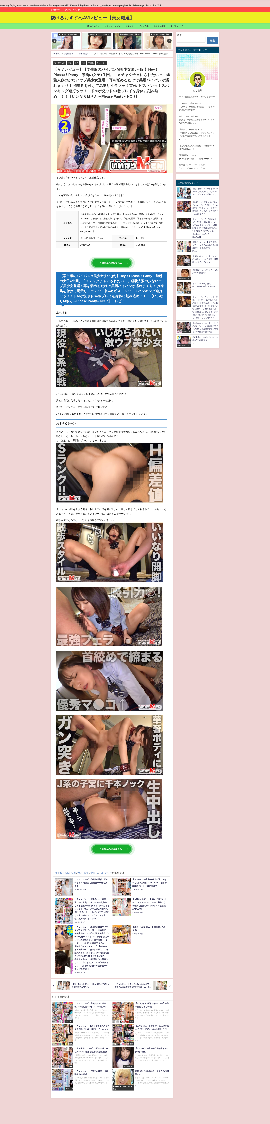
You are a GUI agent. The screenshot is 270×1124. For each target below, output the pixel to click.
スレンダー (101, 63)
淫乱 (83, 63)
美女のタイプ (93, 26)
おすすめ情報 (160, 26)
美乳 (70, 63)
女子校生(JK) (59, 63)
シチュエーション (112, 26)
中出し (91, 63)
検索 (179, 35)
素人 (76, 63)
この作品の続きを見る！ (111, 263)
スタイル (129, 26)
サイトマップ (177, 26)
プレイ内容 (143, 26)
